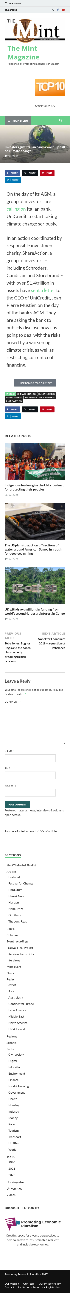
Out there (14, 915)
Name (10, 751)
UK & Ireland (16, 1029)
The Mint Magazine (23, 53)
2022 (11, 1175)
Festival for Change (20, 883)
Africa (12, 984)
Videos (11, 1194)
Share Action (14, 401)
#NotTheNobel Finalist (21, 865)
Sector (11, 1049)
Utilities (13, 1143)
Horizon (13, 902)
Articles (11, 871)
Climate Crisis (46, 393)
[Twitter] (52, 10)
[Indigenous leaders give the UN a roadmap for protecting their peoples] (35, 462)
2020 (11, 1162)
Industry (13, 1111)
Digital (12, 1060)
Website (10, 785)
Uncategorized (16, 1182)
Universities (14, 1188)
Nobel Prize (15, 908)
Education (14, 1067)
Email (10, 768)
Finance (13, 1079)
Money (13, 1117)
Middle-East (16, 1016)
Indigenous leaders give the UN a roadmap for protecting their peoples (34, 487)
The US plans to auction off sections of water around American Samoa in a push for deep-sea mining (33, 549)
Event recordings (17, 941)
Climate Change (26, 393)
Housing (13, 1105)
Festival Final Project (20, 947)
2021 (11, 1168)
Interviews (13, 960)
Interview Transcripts (20, 954)
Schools (11, 1042)
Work (12, 1149)
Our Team (29, 1283)
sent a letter (43, 290)
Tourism (13, 1130)
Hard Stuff (15, 889)
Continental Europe (21, 1003)
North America (17, 1022)
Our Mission (12, 1283)
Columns (12, 935)
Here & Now (16, 896)
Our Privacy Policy (50, 1283)
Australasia (15, 997)
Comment (13, 701)
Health (12, 1098)
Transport (14, 1137)
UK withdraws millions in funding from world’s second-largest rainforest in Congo (35, 611)
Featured (14, 877)
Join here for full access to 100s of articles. (31, 831)
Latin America (17, 1010)
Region (11, 979)
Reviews (12, 1036)
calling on (17, 209)
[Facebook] (58, 10)
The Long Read (17, 921)
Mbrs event (14, 966)
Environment (14, 397)
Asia (11, 991)
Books (11, 928)
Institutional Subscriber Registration (39, 1287)
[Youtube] (63, 10)
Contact (9, 1287)
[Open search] (60, 120)
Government (16, 1092)
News (10, 973)
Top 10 (11, 1156)
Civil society (16, 1054)
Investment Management (39, 397)
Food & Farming (18, 1086)
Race (11, 1124)
